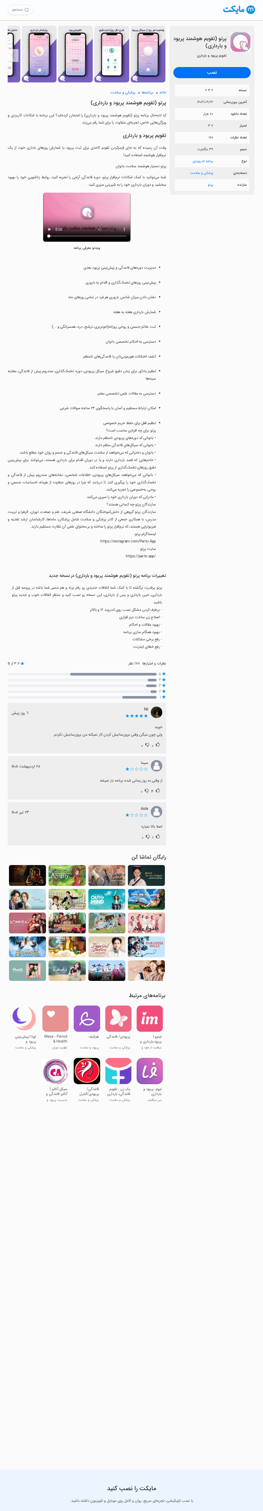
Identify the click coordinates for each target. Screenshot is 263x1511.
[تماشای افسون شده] (27, 948)
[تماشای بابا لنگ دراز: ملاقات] (146, 901)
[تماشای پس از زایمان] (27, 924)
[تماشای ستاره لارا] (67, 948)
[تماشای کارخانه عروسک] (27, 877)
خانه (162, 93)
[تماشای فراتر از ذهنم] (106, 901)
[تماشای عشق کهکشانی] (106, 877)
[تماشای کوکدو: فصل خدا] (67, 972)
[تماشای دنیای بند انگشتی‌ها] (67, 877)
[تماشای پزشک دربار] (106, 948)
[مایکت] (239, 14)
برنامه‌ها (147, 93)
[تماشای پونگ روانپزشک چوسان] (27, 972)
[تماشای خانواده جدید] (67, 901)
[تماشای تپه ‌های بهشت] (146, 948)
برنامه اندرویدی (203, 161)
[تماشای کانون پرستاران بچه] (67, 924)
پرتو (210, 184)
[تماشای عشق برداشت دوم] (106, 924)
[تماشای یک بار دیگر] (146, 924)
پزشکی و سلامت (201, 173)
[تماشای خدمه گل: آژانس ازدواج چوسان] (106, 972)
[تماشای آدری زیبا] (146, 972)
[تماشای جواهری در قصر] (146, 877)
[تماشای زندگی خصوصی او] (27, 901)
